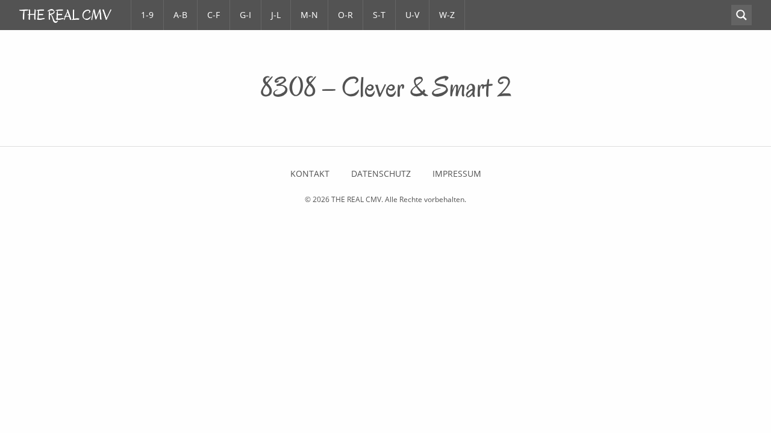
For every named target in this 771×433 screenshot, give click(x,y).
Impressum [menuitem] (456, 174)
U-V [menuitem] (412, 14)
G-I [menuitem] (245, 14)
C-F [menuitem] (213, 14)
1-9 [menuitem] (147, 14)
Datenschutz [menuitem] (381, 174)
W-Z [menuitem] (447, 14)
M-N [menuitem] (309, 14)
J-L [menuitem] (276, 14)
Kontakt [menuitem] (309, 174)
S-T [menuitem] (379, 14)
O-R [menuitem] (345, 14)
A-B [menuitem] (180, 14)
